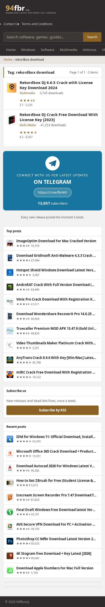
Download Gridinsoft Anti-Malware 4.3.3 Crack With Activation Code (56, 255)
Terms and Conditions (37, 24)
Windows (28, 49)
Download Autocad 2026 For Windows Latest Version (56, 466)
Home (11, 49)
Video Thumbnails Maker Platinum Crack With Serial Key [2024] (56, 343)
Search (92, 37)
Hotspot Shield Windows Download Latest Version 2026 (56, 270)
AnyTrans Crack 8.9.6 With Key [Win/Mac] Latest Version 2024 (56, 357)
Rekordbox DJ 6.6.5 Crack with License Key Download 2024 (56, 85)
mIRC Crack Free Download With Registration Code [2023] (56, 372)
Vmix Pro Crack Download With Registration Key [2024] (56, 299)
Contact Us (11, 24)
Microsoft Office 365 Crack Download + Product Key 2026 (56, 451)
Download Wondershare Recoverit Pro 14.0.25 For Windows (56, 314)
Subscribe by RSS (52, 410)
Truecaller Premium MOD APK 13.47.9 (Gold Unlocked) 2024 (56, 328)
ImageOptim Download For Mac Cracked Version (56, 241)
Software (47, 49)
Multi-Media (28, 125)
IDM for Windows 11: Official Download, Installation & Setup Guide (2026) (56, 436)
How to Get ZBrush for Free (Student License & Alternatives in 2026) (56, 480)
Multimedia (68, 49)
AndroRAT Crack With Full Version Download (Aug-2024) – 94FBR (56, 284)
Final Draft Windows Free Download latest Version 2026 (56, 509)
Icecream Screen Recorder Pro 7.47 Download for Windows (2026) (56, 495)
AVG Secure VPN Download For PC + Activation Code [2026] (56, 524)
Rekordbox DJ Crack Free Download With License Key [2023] (59, 117)
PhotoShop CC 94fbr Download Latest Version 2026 (56, 539)
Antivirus (89, 49)
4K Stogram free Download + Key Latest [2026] (53, 553)
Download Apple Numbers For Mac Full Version (55, 568)
